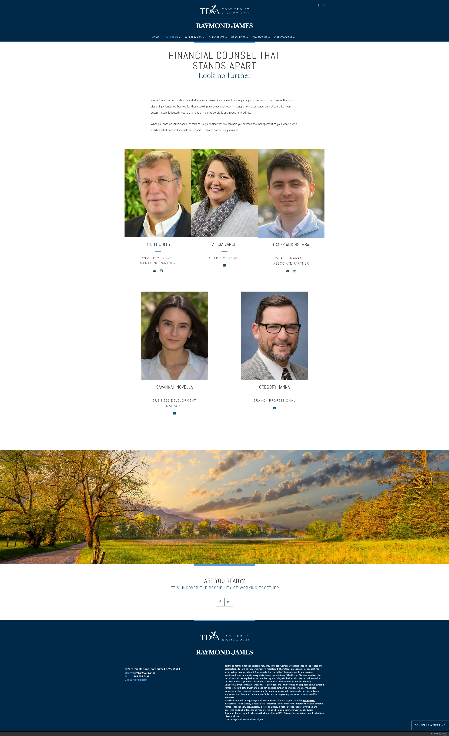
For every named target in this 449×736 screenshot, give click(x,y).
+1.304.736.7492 (139, 676)
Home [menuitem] (155, 37)
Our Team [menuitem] (172, 37)
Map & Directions (136, 680)
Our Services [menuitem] (193, 37)
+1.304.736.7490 (145, 672)
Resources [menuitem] (238, 37)
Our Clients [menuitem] (216, 37)
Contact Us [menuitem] (259, 37)
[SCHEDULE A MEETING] (174, 666)
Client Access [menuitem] (283, 37)
